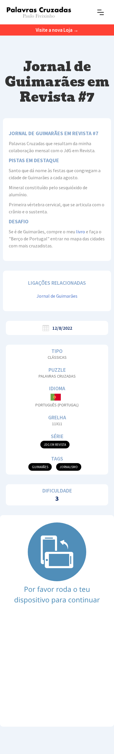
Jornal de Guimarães (57, 296)
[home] (39, 12)
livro (80, 231)
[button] (100, 12)
